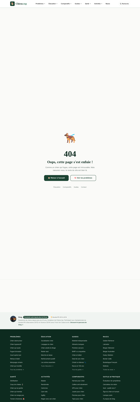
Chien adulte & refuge (48, 348)
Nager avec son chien (48, 399)
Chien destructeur (16, 341)
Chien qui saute (15, 348)
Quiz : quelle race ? (109, 388)
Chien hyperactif (15, 344)
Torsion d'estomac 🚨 (17, 399)
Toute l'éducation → (47, 366)
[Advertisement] (70, 23)
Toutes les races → (109, 369)
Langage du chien (47, 344)
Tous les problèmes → (17, 369)
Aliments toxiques (78, 344)
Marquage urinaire (16, 362)
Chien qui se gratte (16, 388)
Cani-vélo (44, 391)
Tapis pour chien (77, 399)
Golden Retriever (108, 341)
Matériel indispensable (79, 341)
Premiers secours (78, 348)
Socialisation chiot (47, 341)
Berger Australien (109, 351)
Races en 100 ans (78, 366)
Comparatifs (65, 4)
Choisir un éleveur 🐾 (79, 362)
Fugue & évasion (15, 351)
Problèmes (39, 4)
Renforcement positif (48, 359)
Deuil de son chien (78, 359)
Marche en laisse (46, 355)
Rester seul (44, 351)
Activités (97, 4)
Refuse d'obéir (15, 359)
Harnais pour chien (78, 381)
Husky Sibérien (108, 355)
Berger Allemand (108, 348)
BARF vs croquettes (78, 351)
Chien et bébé (76, 355)
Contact (84, 187)
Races (108, 4)
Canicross (44, 388)
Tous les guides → (77, 369)
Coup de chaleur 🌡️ (16, 384)
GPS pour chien (77, 388)
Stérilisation (14, 381)
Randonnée (45, 384)
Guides (77, 4)
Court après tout (15, 355)
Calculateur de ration (110, 384)
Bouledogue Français (110, 362)
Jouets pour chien (78, 391)
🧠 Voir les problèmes (83, 178)
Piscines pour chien (78, 395)
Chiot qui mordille (16, 366)
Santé (87, 4)
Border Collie (107, 359)
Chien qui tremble (16, 391)
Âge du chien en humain (111, 391)
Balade (43, 381)
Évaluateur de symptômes (111, 381)
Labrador (106, 344)
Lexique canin (107, 395)
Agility (43, 395)
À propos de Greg (109, 399)
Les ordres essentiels (48, 362)
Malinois (105, 366)
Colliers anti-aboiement (79, 384)
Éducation (52, 4)
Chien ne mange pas (17, 395)
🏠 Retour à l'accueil (56, 178)
